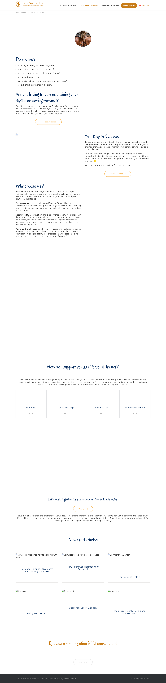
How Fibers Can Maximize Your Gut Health (83, 567)
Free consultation (48, 122)
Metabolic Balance (68, 5)
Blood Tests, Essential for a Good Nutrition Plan (129, 604)
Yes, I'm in (83, 662)
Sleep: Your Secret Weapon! (83, 604)
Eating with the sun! (37, 604)
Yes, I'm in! (83, 509)
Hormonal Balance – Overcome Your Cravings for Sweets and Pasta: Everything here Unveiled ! (37, 567)
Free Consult (129, 5)
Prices (23, 473)
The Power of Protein (129, 567)
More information (110, 5)
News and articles (83, 539)
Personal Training (89, 5)
